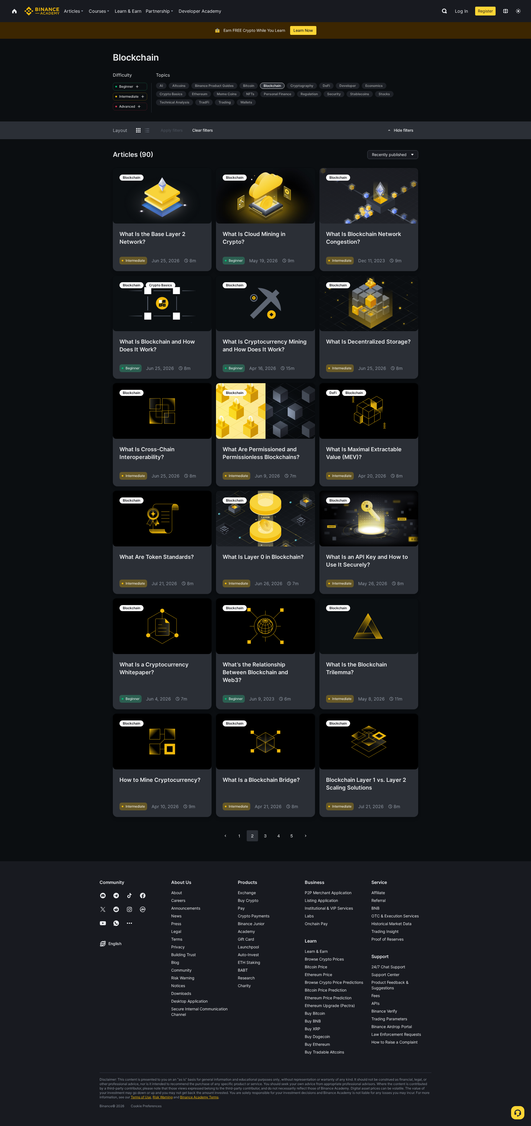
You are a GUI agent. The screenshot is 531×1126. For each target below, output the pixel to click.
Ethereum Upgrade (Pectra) (330, 1005)
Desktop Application (189, 1001)
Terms (176, 939)
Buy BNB (313, 1021)
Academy (246, 931)
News (176, 916)
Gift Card (246, 939)
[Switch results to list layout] (147, 130)
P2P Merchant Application (328, 892)
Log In (461, 11)
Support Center (385, 974)
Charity (244, 985)
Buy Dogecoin (317, 1036)
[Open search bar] (443, 11)
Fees (375, 995)
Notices (178, 985)
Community (181, 970)
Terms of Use (141, 1097)
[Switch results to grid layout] (138, 130)
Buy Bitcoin (315, 1013)
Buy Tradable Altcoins (324, 1052)
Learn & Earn (316, 951)
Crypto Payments (253, 916)
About (176, 892)
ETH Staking (249, 962)
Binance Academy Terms (199, 1097)
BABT (243, 970)
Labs (309, 916)
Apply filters (172, 130)
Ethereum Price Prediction (328, 997)
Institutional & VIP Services (329, 908)
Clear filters (202, 130)
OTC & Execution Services (395, 916)
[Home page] (41, 11)
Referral (378, 900)
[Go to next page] (305, 835)
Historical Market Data (391, 923)
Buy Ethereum (317, 1044)
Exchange (247, 892)
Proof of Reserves (387, 939)
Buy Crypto (248, 900)
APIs (375, 1003)
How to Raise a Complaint (394, 1042)
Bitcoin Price (316, 966)
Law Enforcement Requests (396, 1034)
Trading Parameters (389, 1018)
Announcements (185, 908)
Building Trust (183, 954)
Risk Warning (182, 977)
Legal (176, 931)
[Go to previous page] (225, 835)
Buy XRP (312, 1028)
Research (246, 977)
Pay (241, 908)
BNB (375, 908)
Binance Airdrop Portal (391, 1026)
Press (176, 923)
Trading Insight (385, 931)
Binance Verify (384, 1011)
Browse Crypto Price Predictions (334, 982)
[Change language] (505, 11)
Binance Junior (251, 923)
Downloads (181, 993)
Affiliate (378, 892)
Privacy (178, 947)
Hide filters (403, 130)
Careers (178, 900)
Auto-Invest (248, 954)
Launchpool (248, 947)
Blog (175, 962)
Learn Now (303, 30)
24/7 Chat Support (388, 966)
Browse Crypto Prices (324, 959)
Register (485, 11)
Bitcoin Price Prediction (326, 990)
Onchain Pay (316, 923)
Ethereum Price (318, 974)
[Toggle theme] (518, 11)
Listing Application (321, 900)
